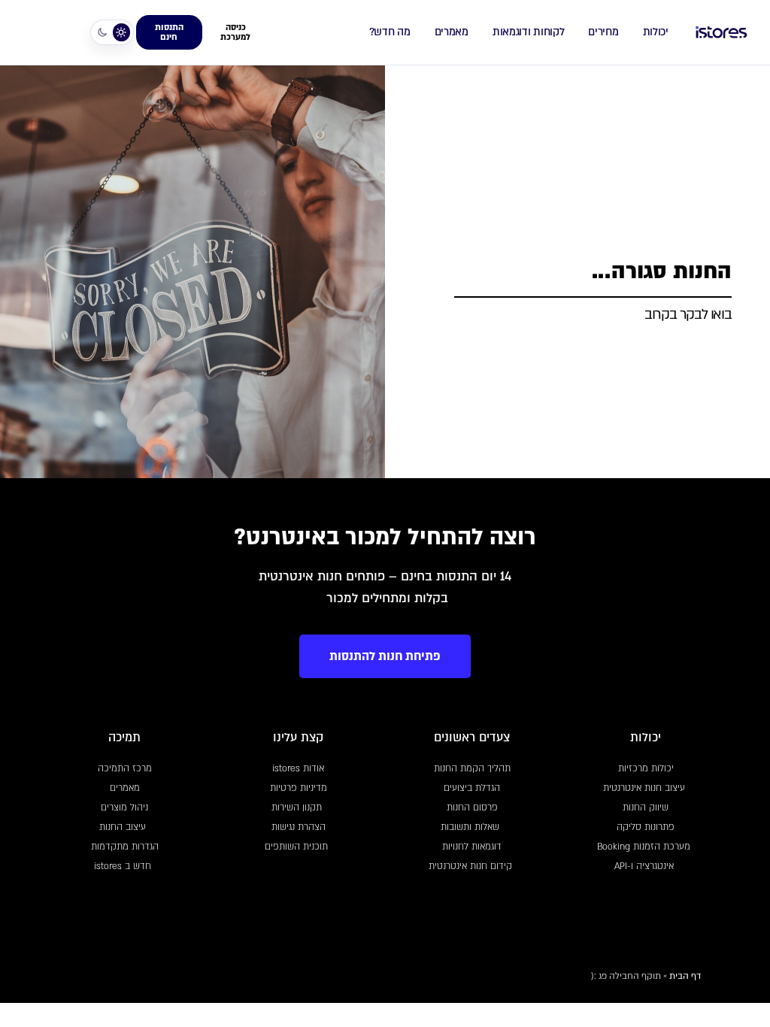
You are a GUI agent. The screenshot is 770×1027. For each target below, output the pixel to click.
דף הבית (685, 976)
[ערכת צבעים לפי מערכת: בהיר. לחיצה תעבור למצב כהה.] (112, 32)
